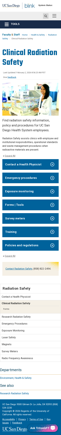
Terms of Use (36, 419)
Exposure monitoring (19, 191)
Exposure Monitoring (13, 330)
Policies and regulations (21, 245)
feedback (12, 77)
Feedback (17, 423)
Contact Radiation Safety (18, 268)
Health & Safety (38, 35)
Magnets (6, 344)
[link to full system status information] (56, 5)
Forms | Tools (14, 204)
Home (25, 35)
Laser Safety (9, 337)
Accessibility (8, 419)
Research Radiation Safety (16, 316)
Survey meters (15, 218)
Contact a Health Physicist (23, 164)
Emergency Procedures (14, 323)
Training (11, 231)
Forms (6, 309)
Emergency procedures (21, 177)
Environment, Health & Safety (16, 377)
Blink (25, 10)
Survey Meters (10, 351)
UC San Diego (9, 7)
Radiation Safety (16, 288)
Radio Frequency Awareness (17, 358)
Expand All (10, 156)
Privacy (22, 419)
